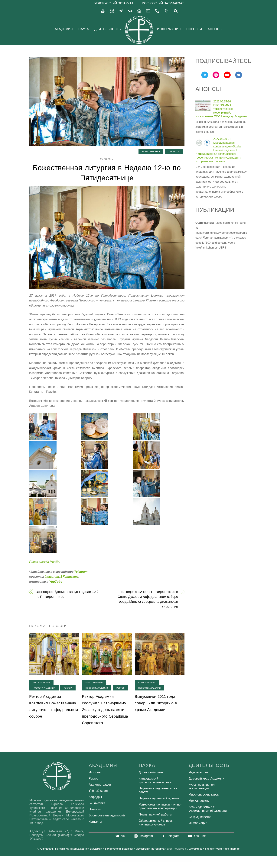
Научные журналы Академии (159, 798)
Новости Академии (44, 688)
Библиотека (97, 803)
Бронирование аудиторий (107, 815)
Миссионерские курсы (204, 794)
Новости (194, 29)
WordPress (195, 848)
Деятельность (107, 29)
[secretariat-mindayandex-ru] (148, 10)
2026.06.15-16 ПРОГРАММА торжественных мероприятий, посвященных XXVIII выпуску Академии (221, 109)
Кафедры (95, 797)
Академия (64, 29)
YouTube (55, 581)
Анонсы (215, 29)
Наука (83, 29)
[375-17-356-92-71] (157, 10)
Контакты (95, 821)
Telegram (80, 571)
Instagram (52, 576)
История (95, 772)
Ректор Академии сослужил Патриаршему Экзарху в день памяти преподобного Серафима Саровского (105, 709)
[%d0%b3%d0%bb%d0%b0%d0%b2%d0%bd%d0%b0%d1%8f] (139, 10)
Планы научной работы (155, 814)
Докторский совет (151, 772)
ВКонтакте (69, 576)
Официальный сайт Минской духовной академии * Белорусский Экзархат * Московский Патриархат (103, 848)
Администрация (100, 784)
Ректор (68, 688)
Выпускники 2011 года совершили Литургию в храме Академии (156, 703)
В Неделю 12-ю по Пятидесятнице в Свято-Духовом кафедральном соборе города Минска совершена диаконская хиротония (148, 599)
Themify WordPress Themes (222, 848)
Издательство (198, 772)
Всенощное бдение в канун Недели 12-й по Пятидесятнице (67, 594)
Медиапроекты (199, 800)
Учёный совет (98, 790)
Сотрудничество (200, 817)
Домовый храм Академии (206, 778)
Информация (169, 29)
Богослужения (151, 151)
